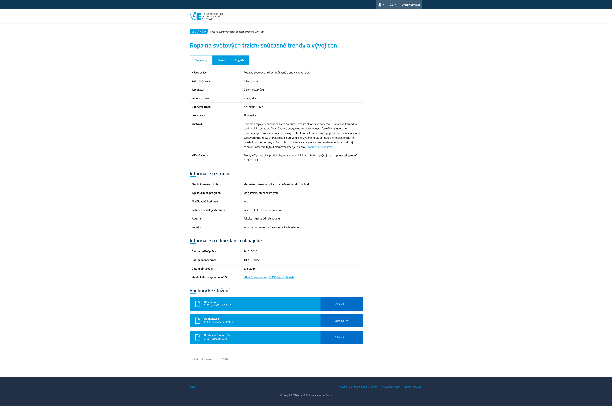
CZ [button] (391, 4)
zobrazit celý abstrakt (320, 147)
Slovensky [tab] (201, 60)
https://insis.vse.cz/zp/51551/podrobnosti (269, 277)
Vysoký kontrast (411, 5)
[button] (381, 4)
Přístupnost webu (390, 386)
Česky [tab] (221, 60)
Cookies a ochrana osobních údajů (358, 386)
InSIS (192, 386)
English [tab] (239, 60)
